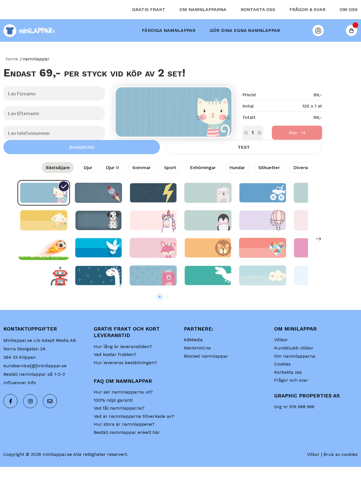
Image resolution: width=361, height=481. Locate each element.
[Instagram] (30, 420)
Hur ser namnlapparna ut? (123, 410)
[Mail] (50, 420)
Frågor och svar (291, 398)
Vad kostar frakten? (115, 373)
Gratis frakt (148, 28)
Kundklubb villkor (293, 366)
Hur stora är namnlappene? (124, 442)
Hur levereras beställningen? (125, 381)
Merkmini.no (197, 366)
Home (12, 77)
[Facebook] (10, 420)
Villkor (281, 358)
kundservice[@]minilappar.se (35, 384)
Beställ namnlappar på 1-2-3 (34, 392)
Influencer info (19, 401)
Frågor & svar (307, 28)
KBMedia (193, 358)
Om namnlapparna (202, 28)
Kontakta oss (258, 28)
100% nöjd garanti (113, 418)
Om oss (349, 28)
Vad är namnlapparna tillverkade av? (134, 435)
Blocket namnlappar (206, 374)
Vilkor (313, 473)
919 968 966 (301, 425)
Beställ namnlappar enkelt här (127, 451)
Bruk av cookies (340, 473)
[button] (159, 315)
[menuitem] (168, 49)
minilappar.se (57, 473)
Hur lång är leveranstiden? (123, 365)
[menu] (211, 49)
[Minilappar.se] (29, 49)
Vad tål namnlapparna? (119, 426)
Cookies (282, 382)
